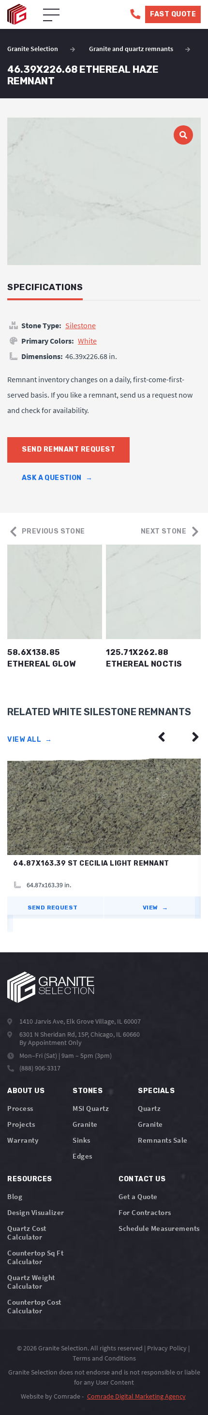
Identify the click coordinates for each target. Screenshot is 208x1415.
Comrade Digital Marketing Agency (136, 1396)
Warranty (22, 1140)
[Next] (195, 737)
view (155, 907)
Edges (82, 1156)
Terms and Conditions (104, 1358)
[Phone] (135, 14)
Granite (85, 1124)
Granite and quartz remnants (131, 48)
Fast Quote (173, 14)
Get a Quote (138, 1196)
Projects (21, 1124)
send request (53, 907)
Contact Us (142, 1179)
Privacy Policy (167, 1348)
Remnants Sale (163, 1140)
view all (29, 739)
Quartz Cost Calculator (26, 1232)
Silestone (80, 325)
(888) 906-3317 (39, 1068)
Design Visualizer (35, 1212)
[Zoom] (104, 191)
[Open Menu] (51, 15)
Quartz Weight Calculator (31, 1282)
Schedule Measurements (159, 1228)
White (87, 341)
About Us (26, 1091)
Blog (14, 1196)
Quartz (149, 1108)
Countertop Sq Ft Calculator (35, 1257)
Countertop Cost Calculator (34, 1306)
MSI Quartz (91, 1108)
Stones (88, 1091)
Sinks (81, 1140)
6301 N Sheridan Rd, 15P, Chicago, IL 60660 (79, 1034)
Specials (156, 1091)
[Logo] (50, 987)
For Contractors (145, 1212)
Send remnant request (68, 449)
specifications (45, 287)
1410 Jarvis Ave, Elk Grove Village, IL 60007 (80, 1021)
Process (20, 1108)
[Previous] (161, 737)
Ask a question (57, 478)
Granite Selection (32, 48)
